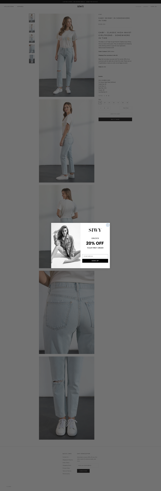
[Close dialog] (107, 225)
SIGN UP (95, 261)
